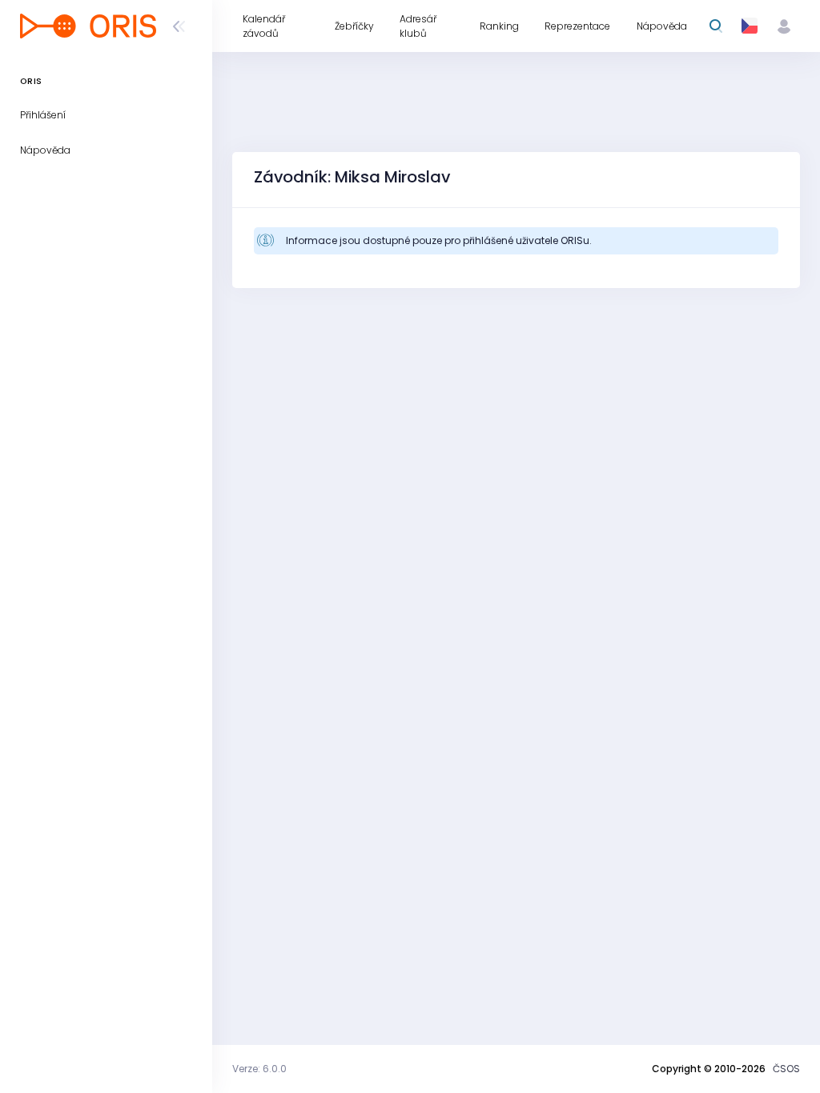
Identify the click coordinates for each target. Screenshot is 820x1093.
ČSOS (786, 1068)
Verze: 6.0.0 (259, 1068)
